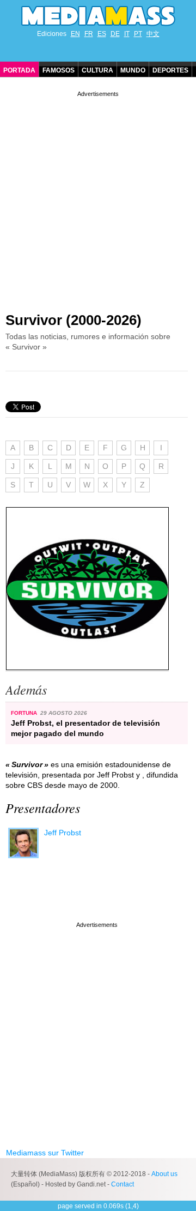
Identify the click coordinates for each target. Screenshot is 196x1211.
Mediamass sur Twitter (45, 1152)
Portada (19, 70)
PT (138, 34)
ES (101, 34)
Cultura (97, 70)
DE (115, 34)
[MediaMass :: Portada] (98, 15)
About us (164, 1174)
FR (88, 34)
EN (75, 34)
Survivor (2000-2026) (73, 320)
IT (127, 34)
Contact (122, 1184)
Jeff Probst (62, 832)
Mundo (132, 70)
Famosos (58, 70)
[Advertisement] (98, 197)
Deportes (170, 70)
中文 (153, 34)
